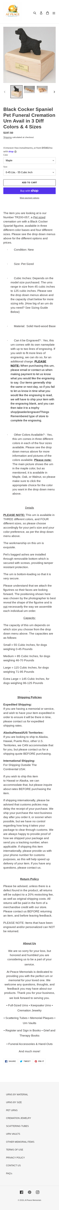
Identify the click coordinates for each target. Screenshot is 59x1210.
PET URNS (12, 1110)
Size (5, 167)
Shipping (7, 137)
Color (5, 155)
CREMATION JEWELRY (18, 1118)
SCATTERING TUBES (17, 1126)
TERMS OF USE (14, 1149)
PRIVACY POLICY (15, 1157)
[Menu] (54, 13)
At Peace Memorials (33, 1200)
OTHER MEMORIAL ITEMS (20, 1142)
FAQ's (9, 1173)
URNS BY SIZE (14, 1102)
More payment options (29, 198)
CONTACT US (13, 1165)
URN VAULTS (13, 1134)
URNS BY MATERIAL (17, 1094)
